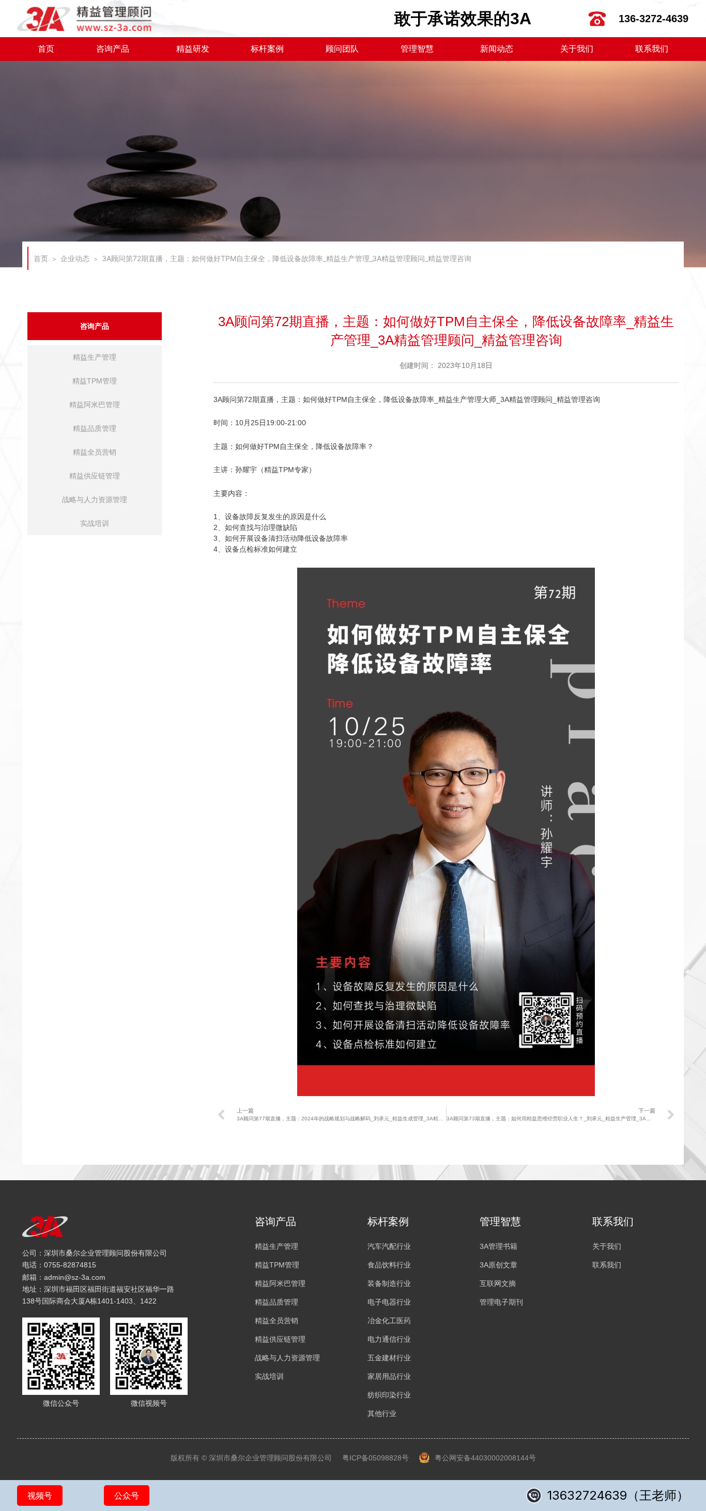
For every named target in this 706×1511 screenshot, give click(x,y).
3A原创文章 (498, 1265)
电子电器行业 (389, 1302)
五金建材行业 (389, 1358)
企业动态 (74, 258)
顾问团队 (342, 48)
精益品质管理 (94, 428)
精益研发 (192, 48)
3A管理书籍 (498, 1246)
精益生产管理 (94, 357)
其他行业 (381, 1413)
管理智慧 (417, 48)
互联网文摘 (498, 1283)
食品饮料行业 (389, 1265)
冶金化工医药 (389, 1320)
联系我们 (651, 48)
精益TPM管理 (94, 381)
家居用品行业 (389, 1376)
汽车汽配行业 (389, 1246)
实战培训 (94, 523)
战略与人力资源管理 (94, 499)
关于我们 (576, 48)
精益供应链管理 (94, 476)
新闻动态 (496, 48)
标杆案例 (267, 48)
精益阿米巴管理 (94, 404)
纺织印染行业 (389, 1395)
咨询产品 (112, 48)
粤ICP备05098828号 (375, 1458)
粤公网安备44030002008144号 (485, 1458)
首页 (46, 48)
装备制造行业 (389, 1283)
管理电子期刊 (501, 1302)
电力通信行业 (389, 1339)
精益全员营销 (94, 452)
